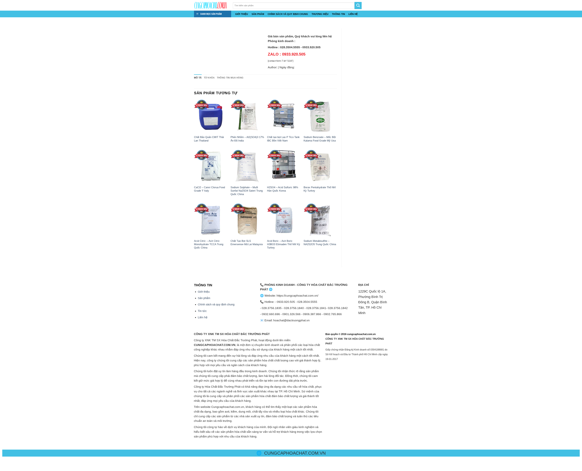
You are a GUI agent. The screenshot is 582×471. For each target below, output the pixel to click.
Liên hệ (202, 317)
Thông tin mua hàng (230, 77)
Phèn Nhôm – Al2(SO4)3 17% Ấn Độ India (247, 139)
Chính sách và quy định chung (288, 14)
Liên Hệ (353, 14)
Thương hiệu (320, 14)
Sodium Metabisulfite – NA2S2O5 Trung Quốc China (320, 242)
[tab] (198, 77)
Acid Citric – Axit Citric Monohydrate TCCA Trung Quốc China (208, 244)
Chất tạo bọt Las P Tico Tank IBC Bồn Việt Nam (283, 139)
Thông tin (338, 14)
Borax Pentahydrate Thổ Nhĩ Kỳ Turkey (320, 189)
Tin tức (202, 311)
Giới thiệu (241, 14)
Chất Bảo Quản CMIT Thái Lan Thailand (209, 139)
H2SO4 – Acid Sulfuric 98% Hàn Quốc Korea (282, 189)
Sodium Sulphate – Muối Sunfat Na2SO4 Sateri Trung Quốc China (247, 191)
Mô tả (198, 77)
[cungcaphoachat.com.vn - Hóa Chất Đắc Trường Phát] (211, 5)
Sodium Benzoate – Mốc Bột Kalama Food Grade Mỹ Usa (320, 139)
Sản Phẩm (258, 14)
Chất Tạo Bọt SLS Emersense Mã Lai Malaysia (247, 242)
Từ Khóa (209, 77)
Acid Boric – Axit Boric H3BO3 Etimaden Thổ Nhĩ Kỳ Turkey (283, 244)
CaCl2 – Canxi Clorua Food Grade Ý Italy (209, 189)
